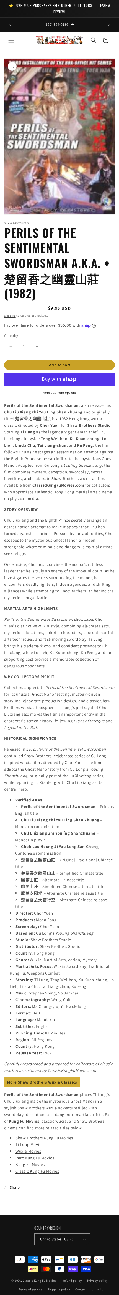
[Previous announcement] (10, 25)
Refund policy (72, 1281)
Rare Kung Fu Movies (34, 1157)
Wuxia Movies (28, 1151)
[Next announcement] (109, 25)
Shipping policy (58, 1289)
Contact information (90, 1289)
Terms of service (30, 1289)
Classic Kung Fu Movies (37, 1171)
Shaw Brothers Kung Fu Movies (44, 1137)
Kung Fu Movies (30, 1164)
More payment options (60, 392)
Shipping (10, 315)
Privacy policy (97, 1281)
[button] (11, 40)
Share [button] (15, 1187)
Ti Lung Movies (29, 1144)
